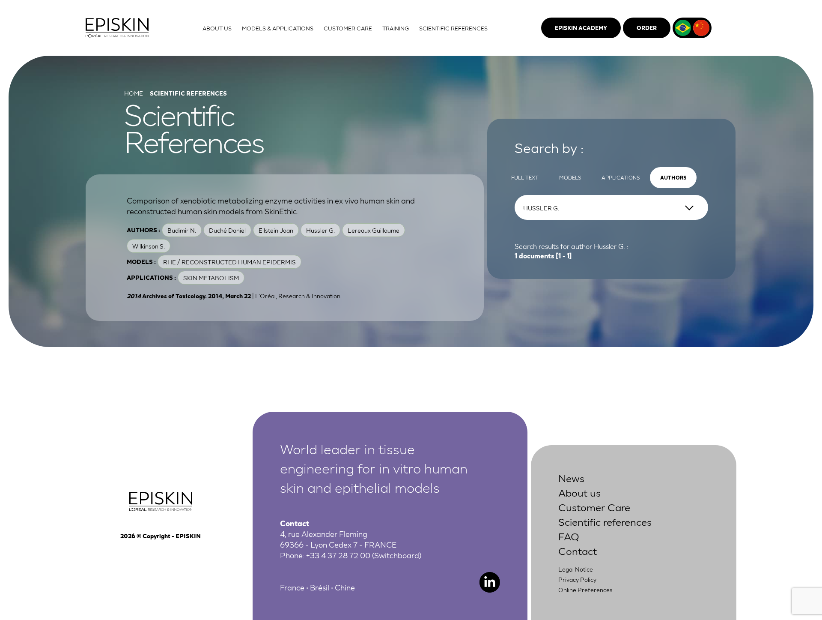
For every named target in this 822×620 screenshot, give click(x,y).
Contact (577, 550)
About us (579, 492)
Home (133, 93)
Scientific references (605, 521)
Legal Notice (575, 569)
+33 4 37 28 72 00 (338, 555)
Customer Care (594, 506)
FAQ (568, 535)
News (571, 477)
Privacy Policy (577, 579)
